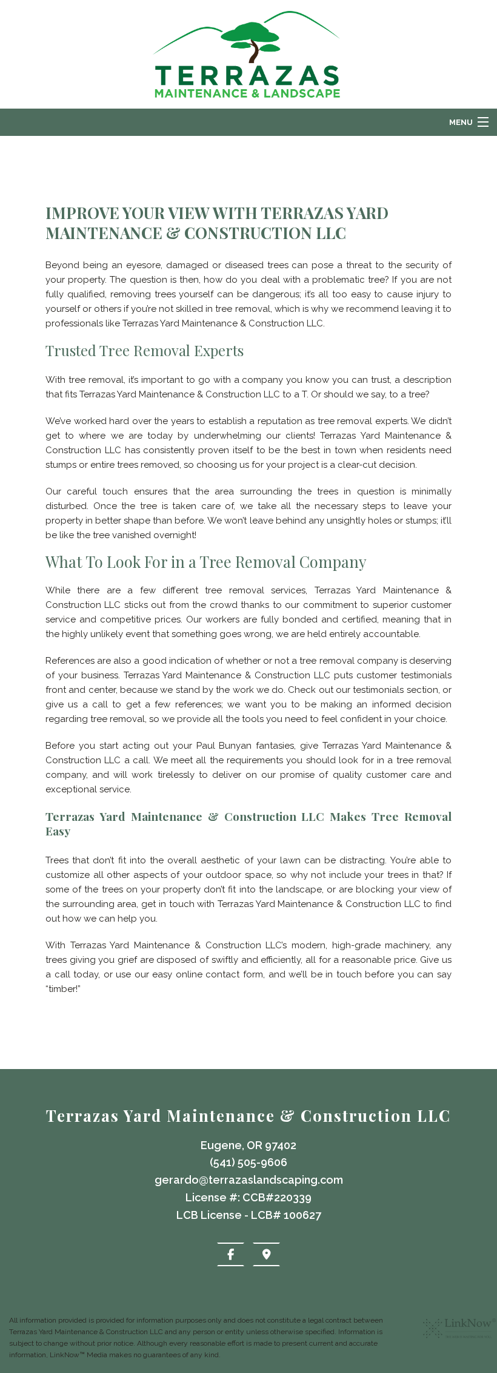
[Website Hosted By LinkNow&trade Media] (459, 1342)
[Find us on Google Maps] (266, 1254)
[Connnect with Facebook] (230, 1254)
